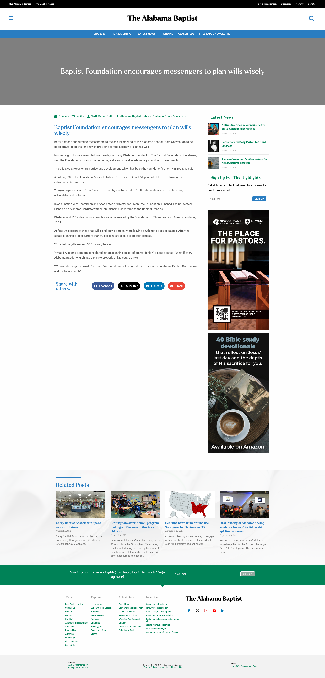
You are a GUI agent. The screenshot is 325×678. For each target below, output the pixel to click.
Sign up (259, 199)
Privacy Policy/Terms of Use (156, 667)
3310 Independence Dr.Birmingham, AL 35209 (78, 666)
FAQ (180, 667)
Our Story (69, 615)
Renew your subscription (157, 608)
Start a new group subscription (159, 615)
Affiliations (70, 626)
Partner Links (71, 630)
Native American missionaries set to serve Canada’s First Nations (243, 127)
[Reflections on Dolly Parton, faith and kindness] (213, 146)
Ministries (179, 116)
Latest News (147, 33)
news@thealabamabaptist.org (244, 666)
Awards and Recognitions (76, 623)
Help (173, 667)
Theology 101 (97, 626)
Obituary (122, 623)
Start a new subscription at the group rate (162, 620)
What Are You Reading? (129, 619)
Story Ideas (124, 604)
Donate (68, 611)
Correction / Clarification (130, 626)
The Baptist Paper (45, 4)
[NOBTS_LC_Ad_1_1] (238, 270)
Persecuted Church (99, 630)
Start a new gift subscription (158, 611)
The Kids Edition (121, 33)
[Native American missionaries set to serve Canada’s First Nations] (213, 129)
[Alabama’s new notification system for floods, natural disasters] (213, 163)
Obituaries (95, 623)
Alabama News (162, 116)
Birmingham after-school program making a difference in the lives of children (135, 527)
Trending (167, 33)
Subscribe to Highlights (156, 628)
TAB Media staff (101, 116)
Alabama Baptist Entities (135, 116)
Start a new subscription (156, 604)
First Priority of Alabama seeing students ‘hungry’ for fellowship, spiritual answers (242, 527)
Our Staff (69, 619)
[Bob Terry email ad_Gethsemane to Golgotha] (238, 393)
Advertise (69, 634)
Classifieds (186, 33)
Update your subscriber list (158, 625)
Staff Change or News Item (131, 608)
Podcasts (95, 619)
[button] (312, 19)
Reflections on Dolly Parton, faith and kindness (244, 144)
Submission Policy (127, 630)
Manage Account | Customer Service (162, 632)
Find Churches (71, 641)
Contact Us (70, 608)
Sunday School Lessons (101, 608)
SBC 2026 (99, 33)
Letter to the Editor (127, 611)
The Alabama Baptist (20, 4)
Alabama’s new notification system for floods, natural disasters (244, 161)
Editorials (95, 611)
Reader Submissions (128, 615)
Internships (70, 638)
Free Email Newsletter (215, 33)
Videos (94, 634)
